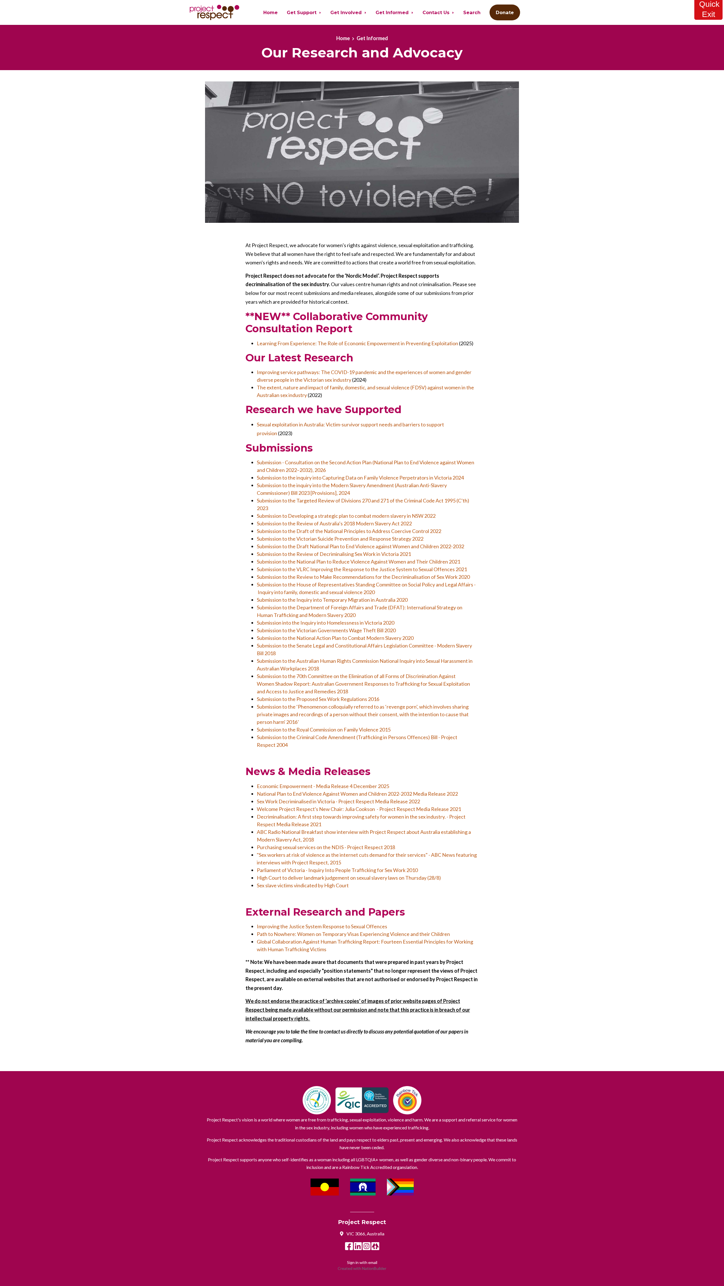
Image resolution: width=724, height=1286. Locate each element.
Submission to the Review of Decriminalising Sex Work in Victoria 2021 (334, 554)
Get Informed (393, 12)
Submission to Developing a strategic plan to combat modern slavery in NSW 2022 (346, 516)
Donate (505, 12)
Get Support (302, 12)
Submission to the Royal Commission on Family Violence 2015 (324, 729)
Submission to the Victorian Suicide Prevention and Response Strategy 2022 (340, 539)
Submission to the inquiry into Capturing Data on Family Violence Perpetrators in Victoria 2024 (360, 477)
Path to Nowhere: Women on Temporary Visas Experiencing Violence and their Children (353, 934)
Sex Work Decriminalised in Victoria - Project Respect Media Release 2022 (338, 801)
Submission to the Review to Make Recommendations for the (363, 577)
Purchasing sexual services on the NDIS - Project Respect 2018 (326, 847)
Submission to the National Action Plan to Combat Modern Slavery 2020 (335, 638)
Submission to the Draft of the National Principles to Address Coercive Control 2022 (349, 531)
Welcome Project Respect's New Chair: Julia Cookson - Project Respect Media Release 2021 (359, 809)
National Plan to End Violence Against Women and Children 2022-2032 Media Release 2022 (357, 794)
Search (471, 12)
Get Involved (346, 12)
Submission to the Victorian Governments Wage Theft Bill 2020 (326, 630)
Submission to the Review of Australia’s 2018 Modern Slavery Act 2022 (334, 523)
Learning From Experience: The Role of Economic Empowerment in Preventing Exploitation (357, 343)
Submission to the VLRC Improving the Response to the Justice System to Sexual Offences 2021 (362, 569)
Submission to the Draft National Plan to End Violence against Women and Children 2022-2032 (360, 546)
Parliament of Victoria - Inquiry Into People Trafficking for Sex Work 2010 (337, 870)
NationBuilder (374, 1268)
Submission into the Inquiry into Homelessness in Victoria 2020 (325, 623)
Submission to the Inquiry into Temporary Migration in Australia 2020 (332, 600)
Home (270, 12)
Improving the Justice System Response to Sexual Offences (322, 926)
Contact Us (437, 12)
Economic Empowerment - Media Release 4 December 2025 (323, 786)
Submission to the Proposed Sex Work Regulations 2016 (318, 699)
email (372, 1262)
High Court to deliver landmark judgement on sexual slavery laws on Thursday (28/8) (349, 878)
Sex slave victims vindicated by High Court (303, 885)
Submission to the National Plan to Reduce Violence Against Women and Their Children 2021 (358, 561)
